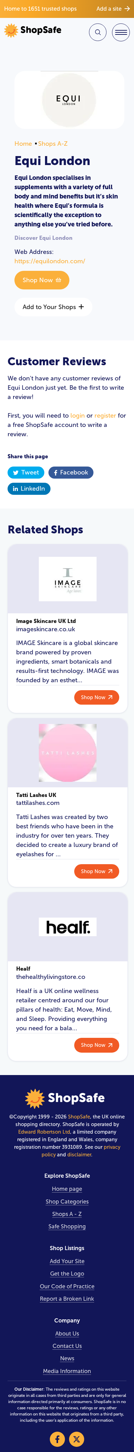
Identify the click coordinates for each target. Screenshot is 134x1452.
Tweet (30, 472)
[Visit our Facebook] (57, 1439)
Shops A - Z (67, 1214)
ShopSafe (79, 1116)
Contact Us (67, 1346)
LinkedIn (33, 488)
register (105, 415)
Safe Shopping (67, 1226)
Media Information (67, 1371)
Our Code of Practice (67, 1286)
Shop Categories (67, 1202)
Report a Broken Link (67, 1299)
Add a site (109, 9)
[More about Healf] (67, 926)
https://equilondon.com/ (49, 261)
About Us (67, 1334)
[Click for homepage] (34, 32)
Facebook (74, 472)
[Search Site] (98, 32)
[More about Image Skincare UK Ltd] (67, 578)
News (67, 1358)
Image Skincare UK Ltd (46, 621)
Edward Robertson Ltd (44, 1132)
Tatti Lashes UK (36, 795)
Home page (67, 1189)
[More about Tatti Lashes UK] (67, 752)
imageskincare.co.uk (45, 629)
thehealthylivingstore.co (50, 976)
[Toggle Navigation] (121, 32)
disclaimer (79, 1154)
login (77, 415)
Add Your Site (67, 1261)
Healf (23, 969)
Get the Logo (67, 1274)
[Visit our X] (76, 1439)
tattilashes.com (37, 802)
